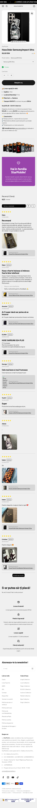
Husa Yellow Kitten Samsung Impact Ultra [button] (21, 295)
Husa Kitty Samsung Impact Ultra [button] (18, 254)
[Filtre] (29, 206)
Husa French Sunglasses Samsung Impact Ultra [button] (21, 568)
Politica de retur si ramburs (7, 703)
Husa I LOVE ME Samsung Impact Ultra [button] (20, 413)
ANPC (3, 686)
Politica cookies (6, 720)
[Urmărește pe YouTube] (13, 777)
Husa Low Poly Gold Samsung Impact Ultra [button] (21, 323)
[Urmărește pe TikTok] (17, 777)
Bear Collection (24, 699)
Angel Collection (25, 679)
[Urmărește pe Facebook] (3, 777)
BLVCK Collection (25, 689)
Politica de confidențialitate (6, 712)
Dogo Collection (25, 702)
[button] (9, 240)
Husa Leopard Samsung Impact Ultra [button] (19, 488)
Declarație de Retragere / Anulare (9, 727)
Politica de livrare (7, 708)
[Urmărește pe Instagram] (8, 777)
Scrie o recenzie (9, 206)
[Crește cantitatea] (11, 75)
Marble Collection (25, 696)
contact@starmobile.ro (8, 771)
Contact (4, 692)
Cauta (3, 679)
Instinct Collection (25, 692)
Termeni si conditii (7, 699)
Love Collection (24, 683)
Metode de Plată (6, 716)
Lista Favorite (6, 683)
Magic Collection (25, 686)
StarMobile (5, 46)
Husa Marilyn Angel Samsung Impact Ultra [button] (21, 383)
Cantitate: (5, 71)
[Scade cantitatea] (4, 75)
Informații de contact (28, 792)
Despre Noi (5, 696)
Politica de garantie (7, 723)
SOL (3, 689)
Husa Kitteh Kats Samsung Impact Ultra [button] (20, 528)
